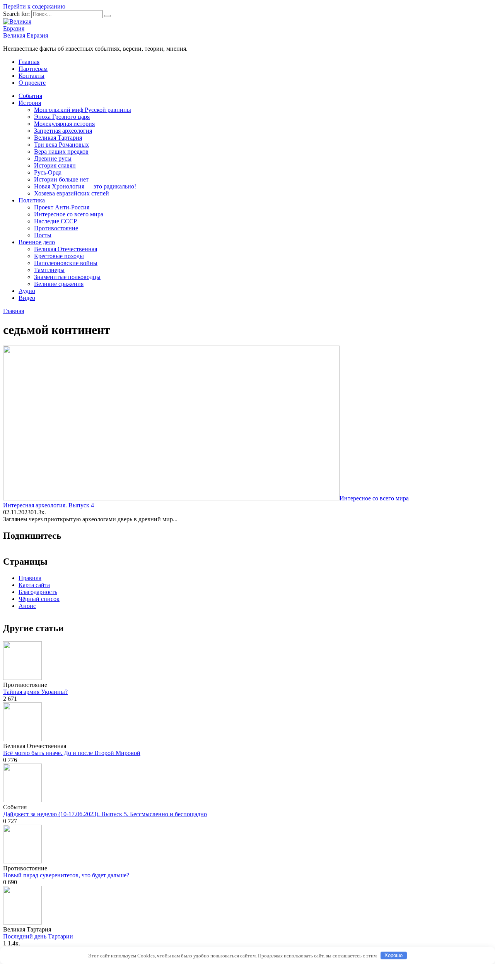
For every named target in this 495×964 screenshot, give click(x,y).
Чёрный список (39, 599)
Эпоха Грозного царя (62, 116)
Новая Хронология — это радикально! (85, 186)
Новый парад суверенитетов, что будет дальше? (66, 875)
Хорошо (393, 955)
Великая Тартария (58, 137)
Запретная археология (63, 130)
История (30, 102)
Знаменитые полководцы (67, 277)
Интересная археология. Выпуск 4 (48, 505)
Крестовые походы (59, 256)
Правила (30, 578)
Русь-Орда (47, 172)
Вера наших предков (61, 151)
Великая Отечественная (65, 249)
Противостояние (56, 228)
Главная (29, 61)
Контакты (31, 75)
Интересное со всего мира (68, 214)
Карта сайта (34, 585)
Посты (42, 235)
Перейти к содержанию (34, 6)
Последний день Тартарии (38, 936)
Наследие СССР (55, 221)
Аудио (27, 291)
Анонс (27, 606)
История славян (55, 165)
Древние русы (53, 158)
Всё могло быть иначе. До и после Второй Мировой (71, 753)
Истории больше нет (61, 179)
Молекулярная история (64, 123)
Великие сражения (59, 284)
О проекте (32, 82)
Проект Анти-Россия (61, 207)
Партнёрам (33, 68)
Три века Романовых (61, 144)
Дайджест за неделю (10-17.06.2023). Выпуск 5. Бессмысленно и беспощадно (105, 814)
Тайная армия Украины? (35, 691)
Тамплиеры (49, 270)
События (30, 95)
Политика (32, 200)
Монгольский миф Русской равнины (82, 109)
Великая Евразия (25, 35)
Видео (27, 298)
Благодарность (38, 592)
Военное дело (37, 242)
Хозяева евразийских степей (71, 193)
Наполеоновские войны (65, 263)
